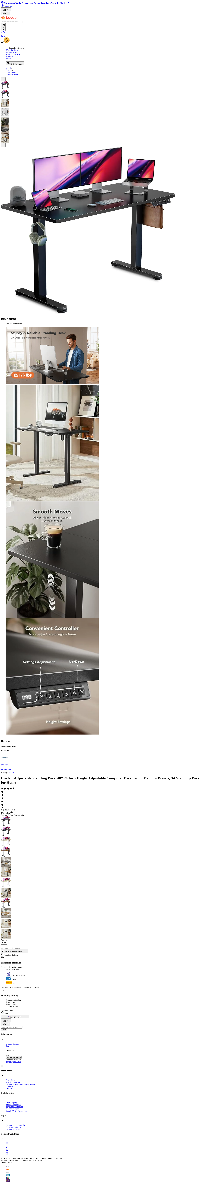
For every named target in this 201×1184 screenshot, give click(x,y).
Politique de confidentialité (15, 1125)
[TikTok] (7, 1148)
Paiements (9, 1086)
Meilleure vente (11, 52)
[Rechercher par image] (3, 25)
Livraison (9, 1088)
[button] (2, 943)
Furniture (9, 70)
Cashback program (12, 1103)
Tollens (4, 764)
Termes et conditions (13, 1127)
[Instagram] (7, 1145)
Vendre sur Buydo (12, 1109)
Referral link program (13, 1105)
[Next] (3, 145)
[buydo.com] (9, 19)
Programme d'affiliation (14, 1107)
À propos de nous (12, 1044)
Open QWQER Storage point (16, 1111)
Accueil (8, 68)
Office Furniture (11, 72)
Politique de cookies (13, 1129)
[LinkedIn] (7, 1151)
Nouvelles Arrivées (13, 54)
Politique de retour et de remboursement (20, 1084)
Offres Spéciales (12, 50)
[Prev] (3, 79)
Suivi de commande (13, 1082)
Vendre (8, 58)
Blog (7, 1046)
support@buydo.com (13, 1062)
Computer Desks (12, 74)
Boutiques (9, 56)
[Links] (2, 1066)
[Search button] (3, 29)
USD (4, 10)
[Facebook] (7, 1154)
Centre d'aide (10, 1080)
